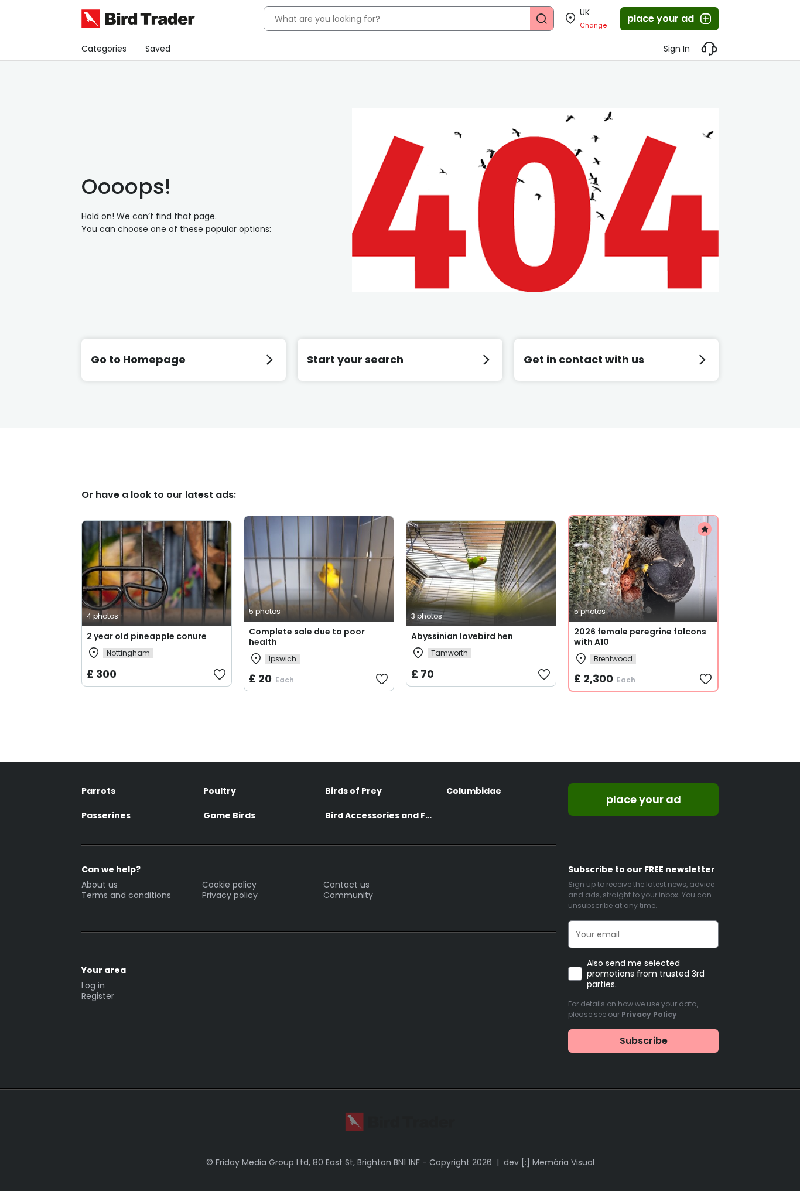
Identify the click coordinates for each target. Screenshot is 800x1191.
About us (99, 884)
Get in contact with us (584, 359)
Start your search (355, 359)
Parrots (98, 791)
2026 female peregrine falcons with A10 (640, 637)
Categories (104, 48)
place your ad (660, 18)
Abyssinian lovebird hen (462, 636)
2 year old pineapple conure (147, 636)
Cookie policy (229, 884)
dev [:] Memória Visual (549, 1162)
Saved (157, 48)
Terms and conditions (126, 895)
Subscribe (644, 1040)
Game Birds (229, 815)
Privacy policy (230, 895)
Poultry (219, 791)
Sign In (677, 48)
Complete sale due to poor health (307, 637)
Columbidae (473, 791)
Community (348, 895)
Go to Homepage (138, 359)
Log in (93, 985)
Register (97, 996)
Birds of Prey (353, 791)
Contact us (346, 884)
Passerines (106, 815)
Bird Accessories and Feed (380, 815)
